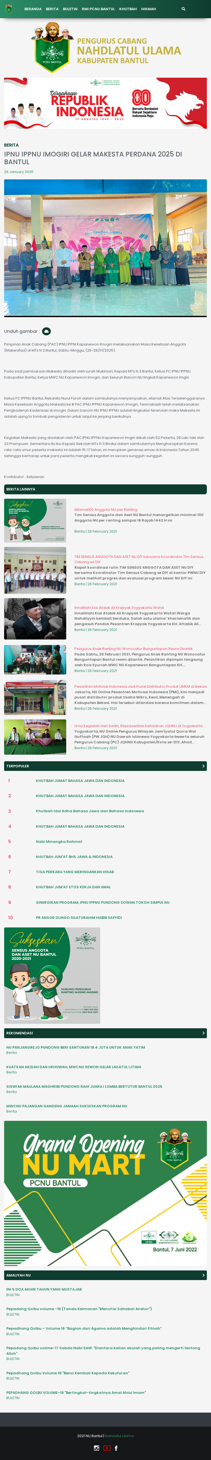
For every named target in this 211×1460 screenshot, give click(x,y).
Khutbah (128, 9)
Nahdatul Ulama (119, 1436)
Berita (52, 9)
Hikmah (148, 9)
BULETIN (70, 9)
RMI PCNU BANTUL (98, 9)
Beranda (32, 9)
